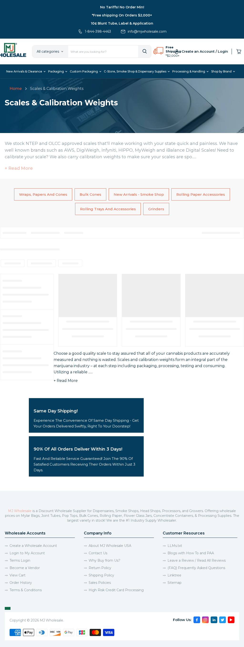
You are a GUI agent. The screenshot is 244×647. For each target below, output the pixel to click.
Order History (21, 582)
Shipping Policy (101, 575)
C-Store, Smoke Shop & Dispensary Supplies (135, 71)
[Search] (144, 51)
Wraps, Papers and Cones (43, 194)
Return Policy (100, 568)
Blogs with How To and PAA (191, 553)
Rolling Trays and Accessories (108, 209)
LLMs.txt (175, 546)
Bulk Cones (90, 194)
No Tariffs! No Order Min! (122, 7)
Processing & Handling (189, 71)
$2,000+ (173, 55)
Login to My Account (27, 553)
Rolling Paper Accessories (200, 194)
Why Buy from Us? (104, 560)
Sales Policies (100, 582)
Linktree (174, 575)
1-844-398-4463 (98, 31)
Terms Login (20, 560)
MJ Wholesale (19, 511)
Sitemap (175, 582)
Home (16, 88)
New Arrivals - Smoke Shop (139, 194)
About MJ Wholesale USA (110, 546)
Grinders (156, 209)
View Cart (17, 575)
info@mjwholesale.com (147, 31)
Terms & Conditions (26, 590)
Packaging (56, 71)
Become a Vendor (25, 568)
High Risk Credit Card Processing (116, 590)
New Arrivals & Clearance (24, 71)
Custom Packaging (84, 71)
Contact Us (98, 553)
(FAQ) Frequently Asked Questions (196, 568)
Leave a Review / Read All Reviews (197, 560)
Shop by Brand (221, 71)
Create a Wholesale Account (33, 546)
